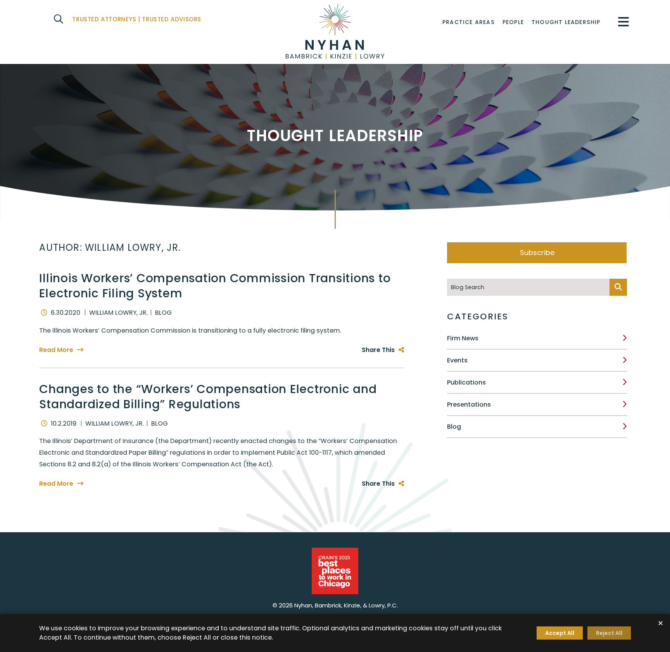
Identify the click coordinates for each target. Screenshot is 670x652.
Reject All (609, 633)
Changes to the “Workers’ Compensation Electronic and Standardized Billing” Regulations (207, 396)
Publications (466, 382)
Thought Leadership (566, 22)
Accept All (559, 633)
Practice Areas (468, 22)
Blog (454, 426)
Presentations (469, 404)
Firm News (462, 338)
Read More (56, 349)
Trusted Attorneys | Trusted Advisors (136, 19)
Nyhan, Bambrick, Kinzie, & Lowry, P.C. (346, 605)
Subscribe (537, 252)
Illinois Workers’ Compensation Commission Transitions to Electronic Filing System (214, 286)
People (513, 22)
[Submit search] (618, 287)
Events (457, 360)
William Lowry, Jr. (118, 312)
